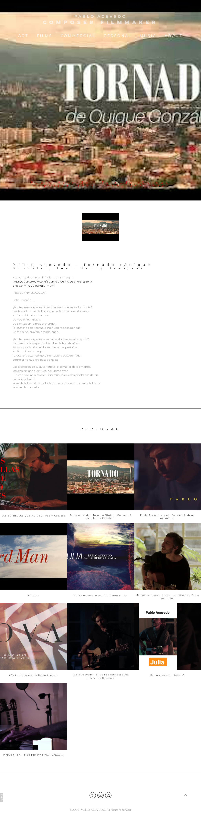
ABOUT (174, 36)
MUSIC (148, 36)
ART (23, 36)
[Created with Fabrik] (1, 797)
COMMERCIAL (78, 36)
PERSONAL (118, 36)
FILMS (44, 36)
